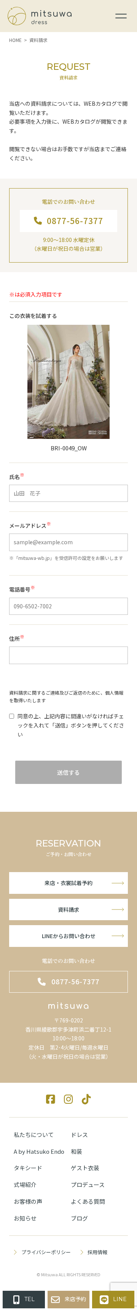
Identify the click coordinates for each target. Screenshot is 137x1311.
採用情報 (97, 1252)
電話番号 (22, 589)
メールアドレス (30, 525)
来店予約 (75, 1299)
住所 (16, 638)
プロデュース (88, 1184)
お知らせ (25, 1218)
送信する (68, 772)
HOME (15, 40)
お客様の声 (28, 1201)
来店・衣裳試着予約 (68, 883)
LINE (120, 1299)
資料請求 (68, 909)
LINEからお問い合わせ (69, 936)
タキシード (28, 1168)
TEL (29, 1299)
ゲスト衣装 (85, 1168)
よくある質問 (88, 1201)
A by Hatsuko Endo (39, 1151)
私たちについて (34, 1134)
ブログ (79, 1218)
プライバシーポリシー (45, 1252)
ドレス (79, 1134)
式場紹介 (25, 1184)
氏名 (16, 476)
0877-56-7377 (75, 220)
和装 (76, 1151)
